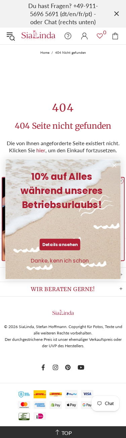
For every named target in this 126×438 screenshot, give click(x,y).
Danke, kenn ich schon (60, 260)
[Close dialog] (114, 165)
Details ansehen (60, 244)
